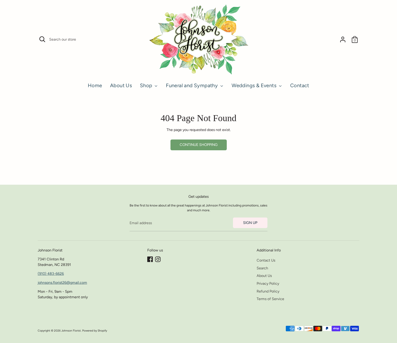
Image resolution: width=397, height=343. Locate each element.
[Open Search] (42, 39)
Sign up (250, 222)
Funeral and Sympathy (192, 85)
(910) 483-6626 (51, 273)
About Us (121, 85)
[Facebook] (150, 259)
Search (262, 268)
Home (95, 85)
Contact (299, 85)
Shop (146, 85)
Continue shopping (199, 144)
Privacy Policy (268, 283)
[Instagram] (158, 259)
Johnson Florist (71, 330)
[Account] (342, 39)
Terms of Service (270, 299)
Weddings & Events (255, 85)
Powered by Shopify (94, 330)
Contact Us (266, 260)
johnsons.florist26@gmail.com (62, 282)
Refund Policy (268, 291)
